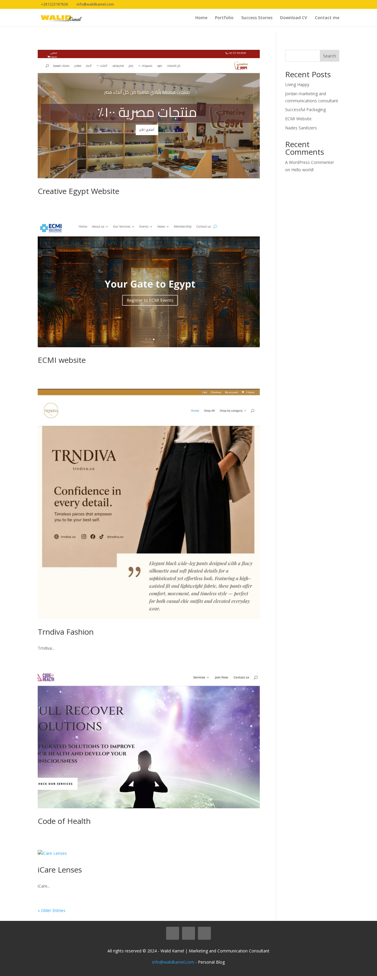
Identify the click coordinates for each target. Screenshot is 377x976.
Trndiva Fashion (66, 631)
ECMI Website (298, 118)
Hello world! (302, 169)
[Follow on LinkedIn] (188, 933)
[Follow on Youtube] (204, 933)
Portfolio (224, 18)
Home (201, 18)
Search (329, 56)
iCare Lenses (60, 869)
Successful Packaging (305, 109)
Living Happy (297, 84)
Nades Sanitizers (301, 128)
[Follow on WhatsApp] (172, 933)
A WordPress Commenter (309, 162)
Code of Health (64, 821)
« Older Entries (51, 910)
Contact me (327, 18)
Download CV (293, 18)
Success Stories (256, 18)
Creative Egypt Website (78, 191)
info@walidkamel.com (173, 962)
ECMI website (62, 360)
